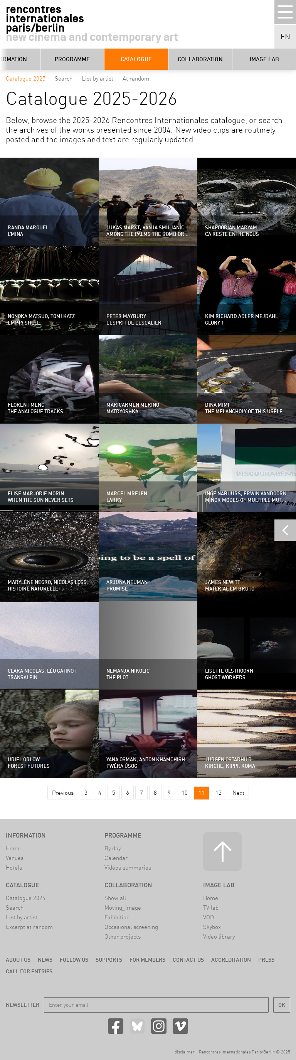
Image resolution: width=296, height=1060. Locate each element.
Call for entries (29, 971)
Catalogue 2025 (25, 78)
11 (201, 793)
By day (112, 848)
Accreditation (231, 959)
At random (136, 78)
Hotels (14, 867)
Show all (115, 898)
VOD (208, 917)
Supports (109, 959)
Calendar (116, 857)
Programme (72, 59)
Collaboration (200, 59)
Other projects (122, 936)
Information (26, 835)
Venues (15, 857)
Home (13, 848)
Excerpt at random (29, 926)
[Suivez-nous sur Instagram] (158, 1026)
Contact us (188, 959)
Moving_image (122, 907)
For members (147, 959)
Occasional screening (131, 926)
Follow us (74, 959)
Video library (219, 936)
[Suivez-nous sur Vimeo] (180, 1026)
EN (285, 36)
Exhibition (117, 917)
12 (218, 792)
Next (238, 792)
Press (266, 959)
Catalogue (136, 59)
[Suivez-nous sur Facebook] (115, 1026)
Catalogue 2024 (25, 898)
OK (281, 1004)
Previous (63, 792)
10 (185, 792)
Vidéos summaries (127, 867)
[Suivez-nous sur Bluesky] (137, 1026)
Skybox (212, 926)
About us (18, 959)
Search (63, 78)
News (45, 959)
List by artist (97, 78)
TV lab (211, 907)
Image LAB (264, 59)
